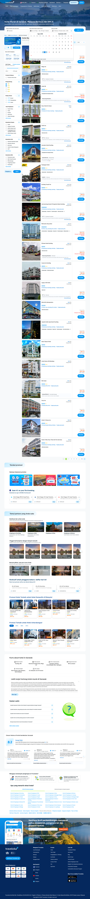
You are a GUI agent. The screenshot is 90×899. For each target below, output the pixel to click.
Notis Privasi (70, 857)
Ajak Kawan (70, 852)
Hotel (52, 849)
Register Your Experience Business (75, 864)
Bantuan (35, 854)
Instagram (37, 869)
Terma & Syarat (71, 859)
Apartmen (53, 866)
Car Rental (53, 857)
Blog (69, 854)
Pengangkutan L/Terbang (56, 854)
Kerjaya (34, 857)
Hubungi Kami (36, 852)
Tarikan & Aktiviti (54, 859)
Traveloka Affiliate (72, 849)
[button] (73, 2)
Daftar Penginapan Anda (73, 861)
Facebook (37, 867)
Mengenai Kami (36, 859)
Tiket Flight (53, 852)
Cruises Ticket (54, 861)
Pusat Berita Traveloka (72, 866)
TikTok (36, 872)
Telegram (37, 881)
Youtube (37, 875)
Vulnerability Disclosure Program (75, 868)
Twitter (36, 878)
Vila (51, 864)
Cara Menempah (36, 849)
